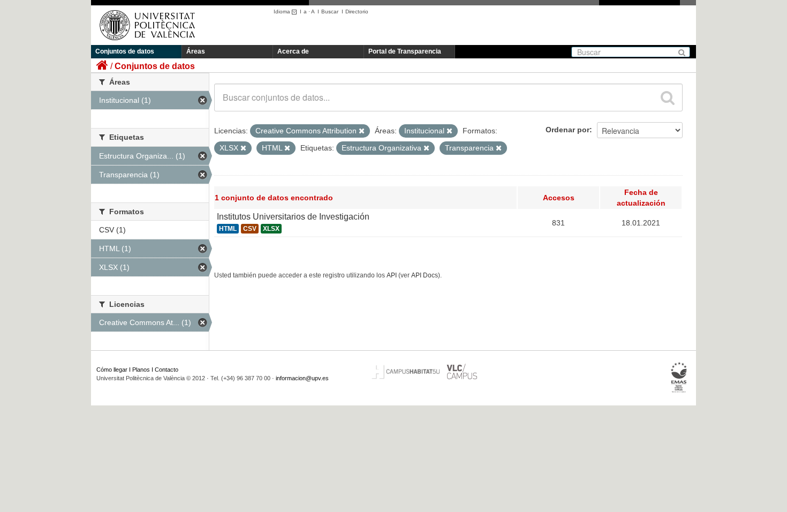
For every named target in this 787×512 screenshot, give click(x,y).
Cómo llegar (111, 369)
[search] (668, 97)
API (392, 275)
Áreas (195, 51)
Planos (141, 369)
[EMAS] (679, 377)
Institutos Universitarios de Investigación (293, 216)
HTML (228, 228)
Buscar (329, 11)
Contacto (166, 369)
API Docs (424, 275)
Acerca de (293, 51)
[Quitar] (362, 131)
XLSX (271, 228)
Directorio (356, 11)
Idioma (283, 11)
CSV (249, 228)
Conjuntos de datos (124, 51)
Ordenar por (567, 129)
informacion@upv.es (302, 378)
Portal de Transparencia (404, 51)
